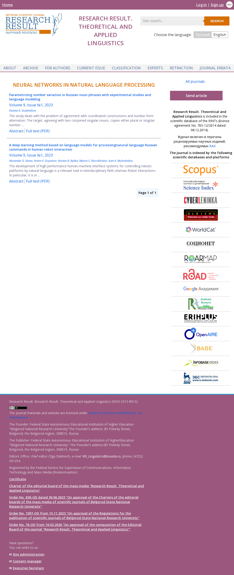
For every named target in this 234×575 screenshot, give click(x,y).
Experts (155, 68)
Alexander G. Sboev (21, 161)
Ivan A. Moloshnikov (121, 161)
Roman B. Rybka (68, 161)
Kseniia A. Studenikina (22, 110)
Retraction (181, 68)
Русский (203, 34)
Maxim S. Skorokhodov (93, 161)
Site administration (28, 554)
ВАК (212, 146)
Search (216, 21)
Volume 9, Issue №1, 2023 (31, 104)
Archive (30, 68)
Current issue (91, 68)
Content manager (27, 561)
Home (7, 4)
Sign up (217, 4)
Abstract (16, 130)
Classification (126, 68)
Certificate (17, 479)
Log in (201, 4)
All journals (195, 81)
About (9, 68)
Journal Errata (215, 68)
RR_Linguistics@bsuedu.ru (101, 456)
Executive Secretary (28, 568)
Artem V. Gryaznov (45, 161)
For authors (57, 68)
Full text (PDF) (38, 130)
